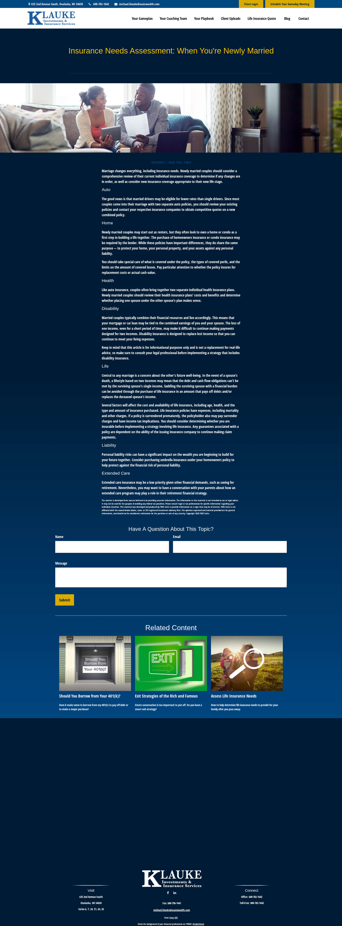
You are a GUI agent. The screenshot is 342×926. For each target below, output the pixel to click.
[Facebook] (168, 892)
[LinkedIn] (174, 892)
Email (176, 536)
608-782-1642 (101, 4)
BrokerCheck (198, 923)
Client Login (251, 4)
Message (61, 563)
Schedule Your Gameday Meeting (289, 4)
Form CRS (173, 917)
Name (59, 536)
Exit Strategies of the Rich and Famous (166, 696)
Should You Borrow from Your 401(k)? (89, 696)
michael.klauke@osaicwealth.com (139, 4)
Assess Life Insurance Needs (233, 696)
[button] (142, 18)
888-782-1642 (257, 903)
